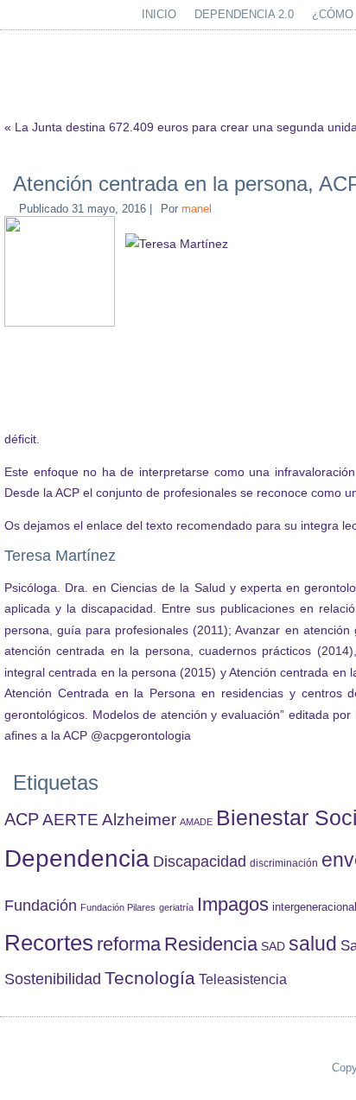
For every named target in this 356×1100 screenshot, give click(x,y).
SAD (273, 946)
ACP (21, 819)
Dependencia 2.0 (244, 14)
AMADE (196, 822)
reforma (129, 944)
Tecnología (150, 978)
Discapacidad (199, 861)
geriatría (176, 907)
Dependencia (76, 858)
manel (196, 208)
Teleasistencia (243, 979)
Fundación (40, 905)
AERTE (70, 820)
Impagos (233, 904)
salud (313, 944)
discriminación (284, 863)
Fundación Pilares (118, 907)
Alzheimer (139, 820)
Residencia (210, 944)
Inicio (159, 14)
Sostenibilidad (52, 979)
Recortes (48, 943)
